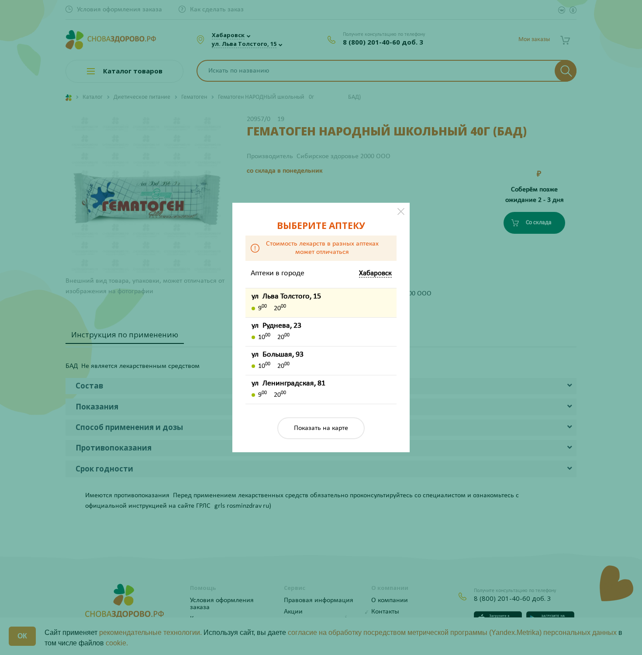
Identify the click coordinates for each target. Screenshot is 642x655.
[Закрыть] (401, 211)
